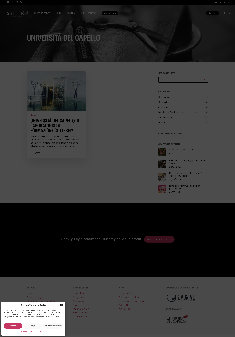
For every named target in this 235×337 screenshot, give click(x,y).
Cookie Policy (22, 332)
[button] (62, 305)
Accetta (13, 326)
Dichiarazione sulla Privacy (38, 332)
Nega (32, 326)
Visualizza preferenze (53, 326)
